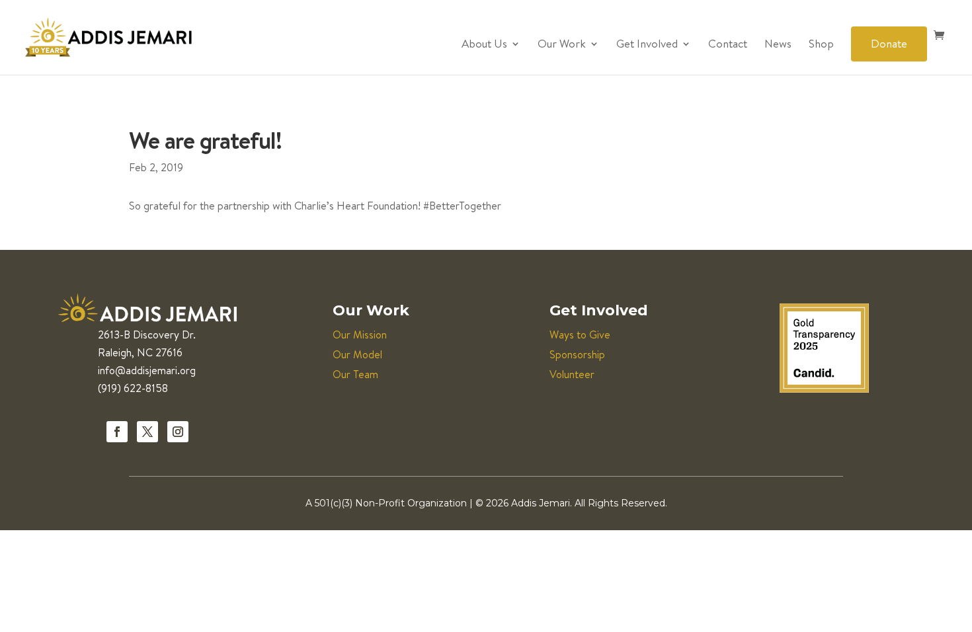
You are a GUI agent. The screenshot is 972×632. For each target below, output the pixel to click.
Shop (821, 45)
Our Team (355, 374)
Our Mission (360, 334)
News (777, 45)
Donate (889, 43)
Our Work (562, 45)
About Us (484, 45)
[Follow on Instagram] (177, 431)
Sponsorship (577, 354)
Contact (727, 45)
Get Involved (647, 45)
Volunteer (571, 374)
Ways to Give (579, 334)
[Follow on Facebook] (117, 431)
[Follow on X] (147, 431)
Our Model (357, 354)
